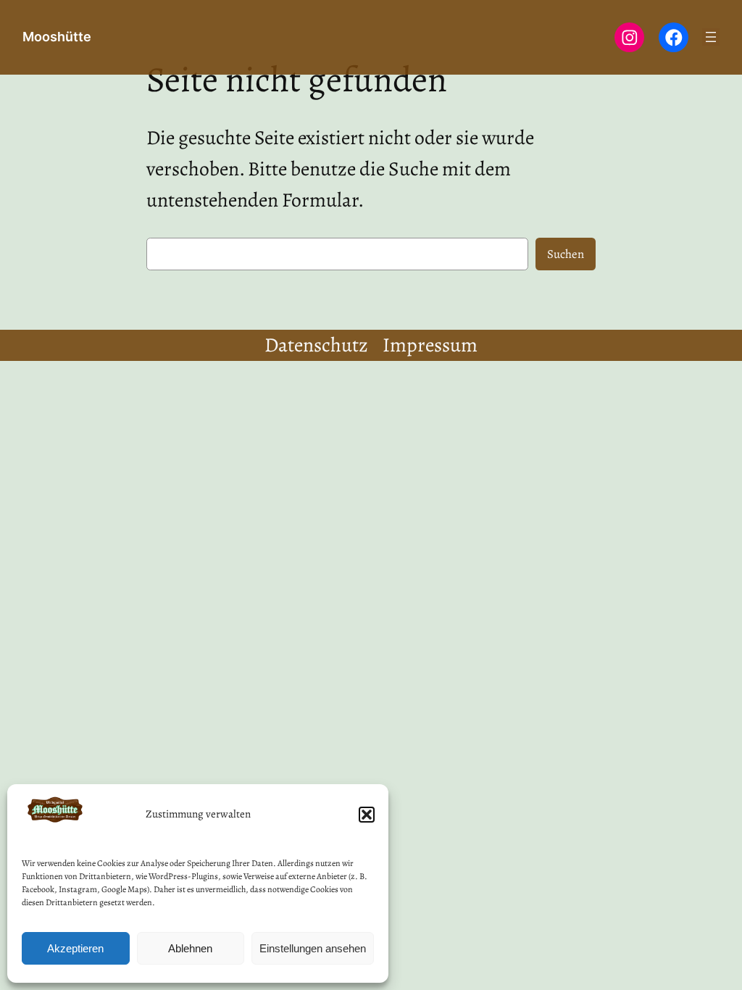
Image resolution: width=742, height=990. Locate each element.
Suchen (565, 254)
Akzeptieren (75, 948)
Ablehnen (190, 948)
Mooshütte (56, 36)
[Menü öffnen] (711, 37)
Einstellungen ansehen (312, 948)
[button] (366, 814)
